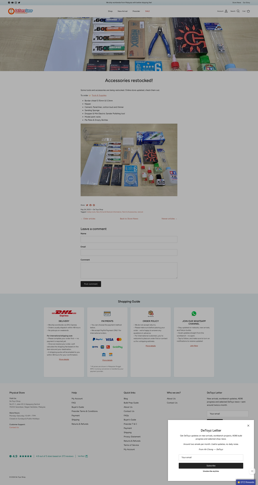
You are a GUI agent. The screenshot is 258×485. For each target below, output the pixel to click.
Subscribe (211, 465)
